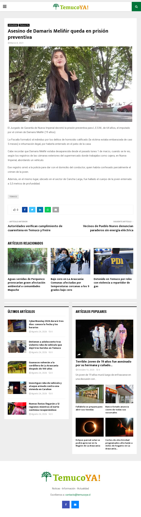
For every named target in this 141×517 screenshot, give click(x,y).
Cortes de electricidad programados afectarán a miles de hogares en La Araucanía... (118, 444)
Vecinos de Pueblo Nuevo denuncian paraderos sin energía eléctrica (108, 228)
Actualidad (13, 25)
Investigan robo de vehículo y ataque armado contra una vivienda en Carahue (45, 386)
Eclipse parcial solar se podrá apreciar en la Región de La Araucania (88, 443)
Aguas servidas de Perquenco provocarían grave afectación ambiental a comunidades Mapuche (26, 284)
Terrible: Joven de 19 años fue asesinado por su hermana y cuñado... (103, 363)
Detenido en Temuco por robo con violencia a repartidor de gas (113, 283)
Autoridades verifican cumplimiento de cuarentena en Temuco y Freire (35, 228)
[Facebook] (66, 504)
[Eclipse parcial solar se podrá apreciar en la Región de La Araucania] (90, 427)
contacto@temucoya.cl (77, 494)
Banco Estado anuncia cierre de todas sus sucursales (117, 409)
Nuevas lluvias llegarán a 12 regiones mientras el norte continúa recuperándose (44, 407)
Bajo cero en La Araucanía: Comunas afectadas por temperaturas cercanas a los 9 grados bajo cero (70, 284)
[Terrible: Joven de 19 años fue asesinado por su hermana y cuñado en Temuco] (104, 339)
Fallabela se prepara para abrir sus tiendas (89, 408)
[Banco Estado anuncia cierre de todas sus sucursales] (119, 394)
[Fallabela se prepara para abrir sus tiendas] (90, 394)
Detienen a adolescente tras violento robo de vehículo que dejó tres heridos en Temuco (45, 345)
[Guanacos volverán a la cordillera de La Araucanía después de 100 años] (17, 367)
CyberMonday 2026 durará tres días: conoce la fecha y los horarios (46, 324)
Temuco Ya (24, 25)
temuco (13, 197)
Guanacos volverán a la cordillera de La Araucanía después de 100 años (43, 365)
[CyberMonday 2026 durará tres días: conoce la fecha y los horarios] (17, 326)
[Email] (75, 504)
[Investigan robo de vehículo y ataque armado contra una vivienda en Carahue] (17, 388)
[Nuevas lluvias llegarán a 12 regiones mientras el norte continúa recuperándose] (17, 408)
